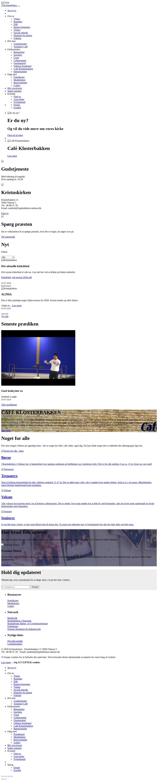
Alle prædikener (9, 404)
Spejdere (18, 55)
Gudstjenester (20, 44)
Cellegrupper (20, 60)
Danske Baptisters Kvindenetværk (24, 629)
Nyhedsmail (19, 102)
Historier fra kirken (23, 35)
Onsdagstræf (20, 63)
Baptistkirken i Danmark (19, 620)
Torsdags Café (21, 46)
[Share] (5, 776)
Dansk (17, 105)
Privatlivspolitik (15, 641)
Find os (17, 96)
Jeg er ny (11, 10)
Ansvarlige (19, 99)
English (17, 107)
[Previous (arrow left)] (2, 779)
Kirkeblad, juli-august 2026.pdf (16, 277)
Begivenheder (20, 82)
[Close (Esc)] (2, 776)
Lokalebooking (14, 644)
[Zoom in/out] (11, 776)
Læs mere (12, 156)
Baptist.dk (12, 618)
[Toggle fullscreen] (8, 776)
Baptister (18, 21)
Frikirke (17, 38)
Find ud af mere (15, 135)
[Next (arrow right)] (5, 779)
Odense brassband (22, 66)
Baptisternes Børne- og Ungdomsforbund (27, 623)
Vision (17, 19)
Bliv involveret (14, 88)
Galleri (17, 85)
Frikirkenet (12, 626)
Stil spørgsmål (8, 237)
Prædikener (19, 77)
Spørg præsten (14, 91)
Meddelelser (19, 80)
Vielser (17, 30)
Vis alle (4, 316)
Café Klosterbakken (23, 69)
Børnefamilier (20, 71)
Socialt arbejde (21, 32)
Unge (16, 57)
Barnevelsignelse (22, 27)
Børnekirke (19, 52)
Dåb (16, 24)
